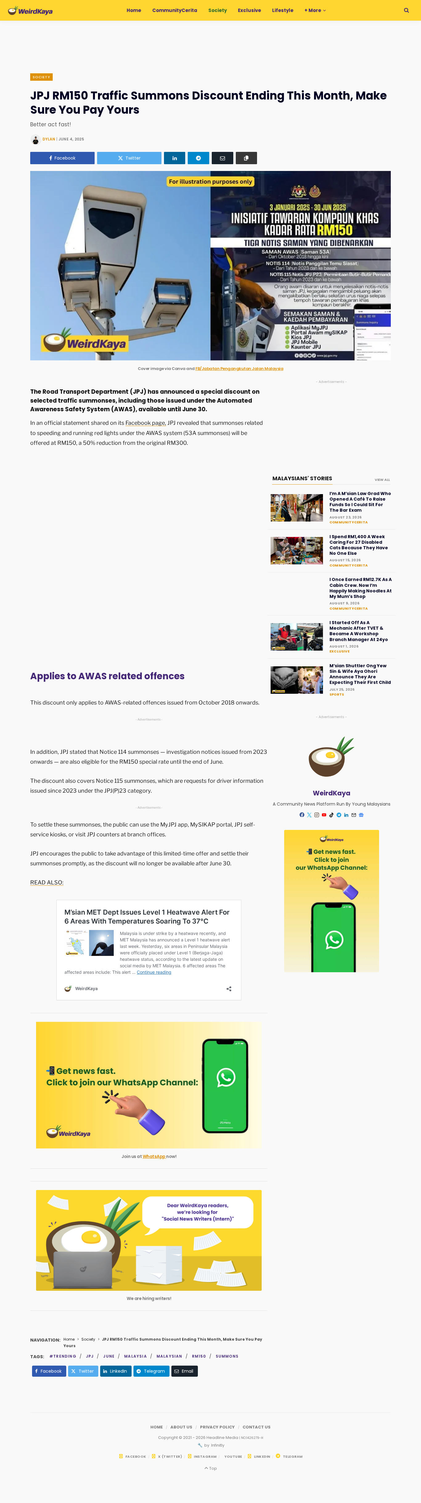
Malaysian (169, 1356)
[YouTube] (324, 814)
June (109, 1356)
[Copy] (246, 158)
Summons (227, 1356)
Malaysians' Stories (302, 478)
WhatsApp (154, 1156)
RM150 (199, 1356)
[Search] (406, 10)
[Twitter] (309, 814)
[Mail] (354, 814)
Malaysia (135, 1356)
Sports (336, 694)
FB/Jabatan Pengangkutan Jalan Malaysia (239, 369)
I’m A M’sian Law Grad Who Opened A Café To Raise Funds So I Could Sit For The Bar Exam (360, 502)
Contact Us (257, 1427)
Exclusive (339, 651)
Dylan (49, 139)
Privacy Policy (217, 1427)
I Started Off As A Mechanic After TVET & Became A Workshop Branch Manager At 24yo (358, 631)
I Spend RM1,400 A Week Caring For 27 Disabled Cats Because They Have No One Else (358, 545)
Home (69, 1339)
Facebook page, (145, 423)
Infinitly (217, 1445)
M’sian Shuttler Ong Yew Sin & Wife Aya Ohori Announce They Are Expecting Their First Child (360, 674)
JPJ (90, 1356)
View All (382, 479)
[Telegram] (198, 158)
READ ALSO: (46, 882)
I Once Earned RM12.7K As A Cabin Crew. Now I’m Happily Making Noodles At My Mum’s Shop (360, 588)
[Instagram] (317, 814)
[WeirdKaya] (30, 10)
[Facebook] (302, 814)
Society (41, 77)
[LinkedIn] (175, 158)
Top (212, 1468)
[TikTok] (331, 814)
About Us (181, 1427)
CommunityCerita (348, 522)
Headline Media (222, 1437)
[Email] (222, 158)
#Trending (62, 1356)
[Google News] (361, 814)
